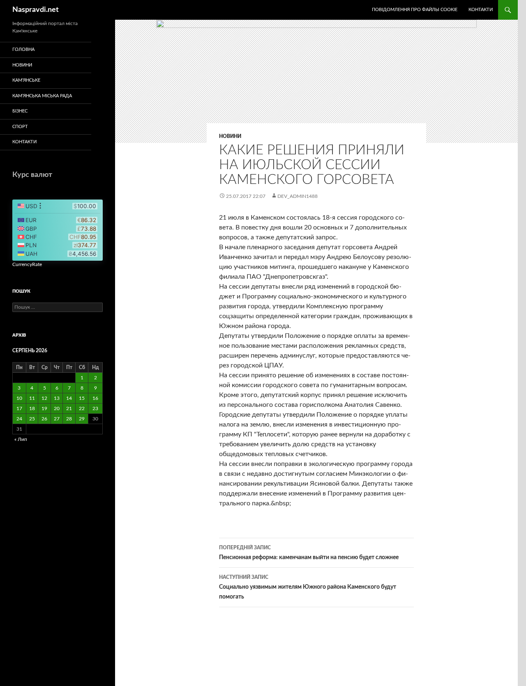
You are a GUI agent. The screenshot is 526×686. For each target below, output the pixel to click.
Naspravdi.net (35, 10)
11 (32, 398)
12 (44, 398)
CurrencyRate (27, 264)
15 (82, 398)
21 (69, 408)
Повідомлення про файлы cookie (414, 9)
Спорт (20, 126)
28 (69, 418)
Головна (23, 49)
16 (95, 398)
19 (44, 408)
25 (32, 418)
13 (57, 398)
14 (69, 398)
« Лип (20, 439)
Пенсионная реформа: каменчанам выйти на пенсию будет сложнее (309, 552)
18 (32, 408)
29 (82, 418)
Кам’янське (26, 80)
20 (57, 408)
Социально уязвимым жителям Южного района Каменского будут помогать (307, 587)
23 (95, 408)
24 (19, 418)
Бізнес (20, 111)
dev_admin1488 (297, 196)
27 (57, 418)
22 (82, 408)
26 (44, 418)
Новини (230, 136)
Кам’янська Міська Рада (42, 96)
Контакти (480, 9)
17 (19, 408)
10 (19, 398)
